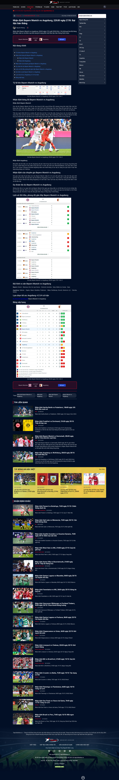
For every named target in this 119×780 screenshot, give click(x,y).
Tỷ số (65, 7)
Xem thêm (102, 469)
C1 (80, 37)
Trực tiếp (59, 7)
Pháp (80, 33)
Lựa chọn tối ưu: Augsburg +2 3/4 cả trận (27, 75)
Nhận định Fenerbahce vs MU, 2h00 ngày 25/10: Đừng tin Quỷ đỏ (55, 590)
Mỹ (80, 68)
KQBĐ (52, 7)
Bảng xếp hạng (20, 77)
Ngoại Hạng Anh (83, 19)
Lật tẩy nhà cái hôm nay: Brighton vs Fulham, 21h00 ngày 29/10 (24, 491)
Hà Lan (81, 72)
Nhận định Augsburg (24, 61)
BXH (79, 7)
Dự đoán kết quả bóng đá (20, 299)
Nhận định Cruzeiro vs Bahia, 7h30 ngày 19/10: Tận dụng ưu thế (56, 674)
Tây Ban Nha (82, 23)
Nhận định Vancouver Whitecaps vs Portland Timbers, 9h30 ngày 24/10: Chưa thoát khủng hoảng (55, 604)
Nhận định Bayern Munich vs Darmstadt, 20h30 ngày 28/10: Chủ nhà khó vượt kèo (54, 437)
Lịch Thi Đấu (72, 7)
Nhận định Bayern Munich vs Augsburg (24, 395)
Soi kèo (23, 7)
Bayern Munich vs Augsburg (67, 395)
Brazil (81, 44)
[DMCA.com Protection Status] (59, 767)
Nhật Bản (81, 79)
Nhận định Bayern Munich (26, 58)
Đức (38, 15)
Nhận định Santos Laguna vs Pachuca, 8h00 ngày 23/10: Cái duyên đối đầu (55, 618)
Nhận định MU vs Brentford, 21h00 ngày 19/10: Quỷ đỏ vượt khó (55, 660)
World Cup (82, 82)
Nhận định (30, 7)
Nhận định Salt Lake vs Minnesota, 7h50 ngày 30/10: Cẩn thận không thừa (56, 521)
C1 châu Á (82, 51)
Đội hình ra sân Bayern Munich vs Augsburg (28, 72)
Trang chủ (16, 7)
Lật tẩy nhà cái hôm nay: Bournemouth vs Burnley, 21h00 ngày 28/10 (47, 491)
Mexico (81, 65)
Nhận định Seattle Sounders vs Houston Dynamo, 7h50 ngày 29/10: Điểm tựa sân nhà (55, 535)
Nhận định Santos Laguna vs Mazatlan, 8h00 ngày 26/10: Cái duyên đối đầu (56, 576)
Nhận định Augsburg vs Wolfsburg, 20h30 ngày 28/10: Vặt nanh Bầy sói (55, 454)
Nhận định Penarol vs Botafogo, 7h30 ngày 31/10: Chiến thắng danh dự (55, 507)
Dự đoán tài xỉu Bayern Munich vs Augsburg (28, 66)
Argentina (82, 58)
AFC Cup (81, 47)
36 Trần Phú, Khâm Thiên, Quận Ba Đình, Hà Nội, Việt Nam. (62, 760)
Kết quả (62, 39)
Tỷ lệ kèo (46, 7)
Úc (80, 54)
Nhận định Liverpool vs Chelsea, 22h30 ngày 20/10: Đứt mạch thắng (55, 646)
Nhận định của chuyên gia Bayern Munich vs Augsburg (31, 63)
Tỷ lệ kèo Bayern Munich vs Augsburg (26, 52)
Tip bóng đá (38, 7)
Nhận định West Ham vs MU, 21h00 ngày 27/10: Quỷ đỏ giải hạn (55, 549)
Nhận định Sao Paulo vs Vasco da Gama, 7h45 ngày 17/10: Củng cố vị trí (54, 702)
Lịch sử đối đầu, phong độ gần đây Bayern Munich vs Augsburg (33, 69)
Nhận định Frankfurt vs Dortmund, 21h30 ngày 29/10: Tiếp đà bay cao (54, 422)
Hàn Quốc (82, 75)
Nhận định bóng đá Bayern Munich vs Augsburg (29, 55)
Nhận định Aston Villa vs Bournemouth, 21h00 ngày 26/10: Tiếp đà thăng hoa (54, 563)
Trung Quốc (82, 61)
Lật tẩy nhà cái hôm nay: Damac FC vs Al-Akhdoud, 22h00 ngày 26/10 (94, 491)
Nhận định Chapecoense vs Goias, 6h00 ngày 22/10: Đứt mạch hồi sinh (55, 632)
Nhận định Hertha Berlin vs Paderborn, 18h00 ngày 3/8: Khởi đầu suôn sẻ (55, 408)
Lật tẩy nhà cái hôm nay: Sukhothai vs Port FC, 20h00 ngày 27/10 (69, 491)
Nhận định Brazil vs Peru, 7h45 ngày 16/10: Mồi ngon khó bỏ (54, 715)
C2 (80, 40)
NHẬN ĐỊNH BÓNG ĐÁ (29, 15)
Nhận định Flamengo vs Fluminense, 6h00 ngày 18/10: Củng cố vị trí (54, 688)
